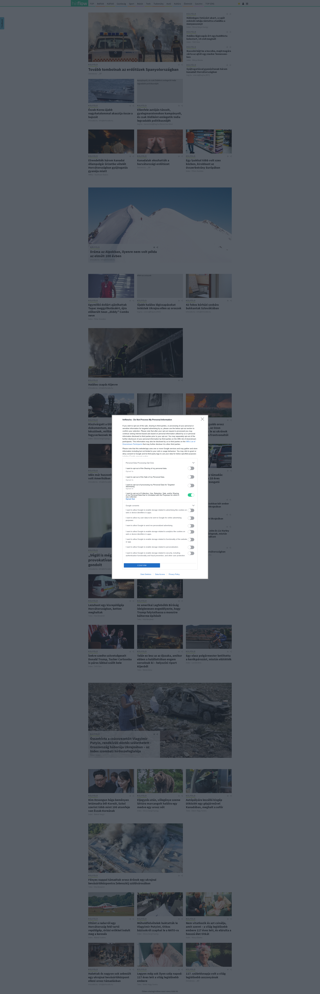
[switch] (191, 468)
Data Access (160, 574)
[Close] (203, 420)
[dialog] (160, 497)
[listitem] (160, 462)
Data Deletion (145, 574)
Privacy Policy (174, 574)
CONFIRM (142, 565)
